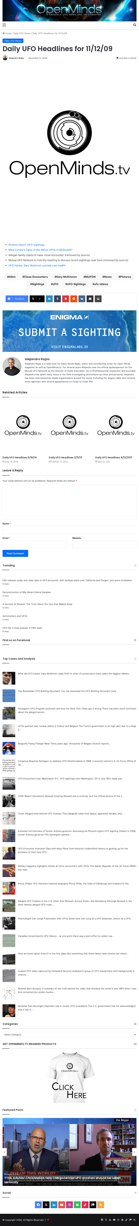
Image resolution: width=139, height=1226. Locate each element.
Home (8, 33)
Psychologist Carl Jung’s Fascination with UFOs (43, 918)
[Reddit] (73, 298)
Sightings (38, 284)
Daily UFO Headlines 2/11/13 (65, 457)
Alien (12, 276)
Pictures (125, 276)
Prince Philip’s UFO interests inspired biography (43, 883)
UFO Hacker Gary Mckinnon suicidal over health (37, 265)
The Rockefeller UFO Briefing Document (39, 691)
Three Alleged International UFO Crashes (40, 813)
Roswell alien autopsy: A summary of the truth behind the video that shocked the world (64, 988)
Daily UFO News (22, 33)
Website (76, 538)
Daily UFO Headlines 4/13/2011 (113, 457)
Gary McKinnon (66, 276)
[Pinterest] (65, 298)
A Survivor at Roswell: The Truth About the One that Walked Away (37, 604)
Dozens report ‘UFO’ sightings (26, 244)
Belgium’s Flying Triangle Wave (34, 743)
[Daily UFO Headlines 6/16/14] (23, 427)
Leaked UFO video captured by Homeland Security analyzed (50, 971)
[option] (69, 1152)
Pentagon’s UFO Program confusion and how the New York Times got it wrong (59, 708)
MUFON (90, 276)
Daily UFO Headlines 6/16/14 (20, 457)
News (108, 276)
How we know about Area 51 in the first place (42, 953)
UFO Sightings (76, 284)
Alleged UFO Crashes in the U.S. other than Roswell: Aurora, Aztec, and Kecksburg (62, 901)
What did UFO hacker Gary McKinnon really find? (44, 673)
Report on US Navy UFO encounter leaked (36, 1182)
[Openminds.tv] (69, 10)
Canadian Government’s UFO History (37, 936)
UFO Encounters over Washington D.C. (38, 778)
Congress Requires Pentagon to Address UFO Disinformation (50, 761)
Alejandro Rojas (16, 58)
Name (7, 523)
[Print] (98, 298)
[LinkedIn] (49, 298)
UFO (55, 284)
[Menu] (4, 24)
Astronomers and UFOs (15, 616)
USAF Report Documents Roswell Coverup (40, 796)
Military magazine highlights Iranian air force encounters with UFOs (53, 866)
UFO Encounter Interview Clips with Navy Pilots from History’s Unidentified (57, 848)
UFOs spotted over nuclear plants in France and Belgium (48, 726)
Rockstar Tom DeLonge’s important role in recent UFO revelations (52, 1006)
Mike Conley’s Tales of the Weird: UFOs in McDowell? (40, 249)
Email (6, 538)
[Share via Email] (90, 298)
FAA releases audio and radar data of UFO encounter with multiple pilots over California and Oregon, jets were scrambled (67, 580)
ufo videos (101, 284)
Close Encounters (36, 276)
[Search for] (134, 24)
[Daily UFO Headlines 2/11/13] (69, 427)
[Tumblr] (57, 298)
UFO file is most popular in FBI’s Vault (22, 628)
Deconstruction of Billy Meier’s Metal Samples (27, 592)
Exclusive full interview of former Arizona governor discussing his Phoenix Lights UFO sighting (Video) (72, 831)
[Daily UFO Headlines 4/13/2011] (115, 427)
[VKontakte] (81, 298)
